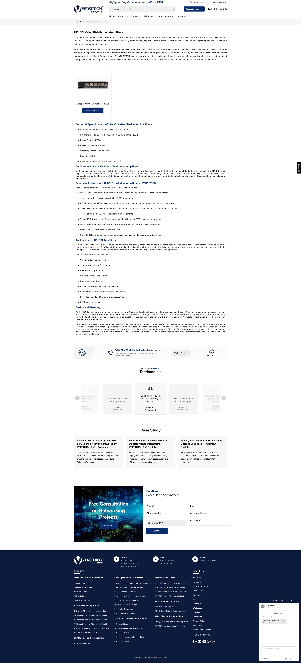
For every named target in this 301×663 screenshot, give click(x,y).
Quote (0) (299, 168)
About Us (197, 578)
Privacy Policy (199, 621)
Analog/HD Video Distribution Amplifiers (171, 622)
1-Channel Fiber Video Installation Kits (90, 611)
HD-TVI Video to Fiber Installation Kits (170, 587)
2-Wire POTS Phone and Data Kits (130, 618)
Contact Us (197, 604)
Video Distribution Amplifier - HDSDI (93, 104)
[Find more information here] (279, 629)
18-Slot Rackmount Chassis (85, 633)
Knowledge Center (200, 586)
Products (135, 16)
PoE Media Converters (123, 609)
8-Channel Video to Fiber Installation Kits (91, 624)
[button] (122, 16)
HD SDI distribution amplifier (152, 49)
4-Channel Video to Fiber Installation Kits (91, 620)
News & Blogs (198, 582)
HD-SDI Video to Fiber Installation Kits (170, 596)
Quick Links (149, 16)
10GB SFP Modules (82, 643)
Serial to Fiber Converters (167, 601)
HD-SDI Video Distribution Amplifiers (170, 626)
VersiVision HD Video (165, 577)
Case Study (198, 591)
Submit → (157, 531)
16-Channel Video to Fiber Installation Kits (91, 628)
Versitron (150, 657)
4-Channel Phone (121, 633)
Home (76, 22)
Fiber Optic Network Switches (88, 577)
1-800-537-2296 (198, 2)
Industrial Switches (82, 600)
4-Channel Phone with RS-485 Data (129, 637)
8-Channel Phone (121, 641)
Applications (165, 16)
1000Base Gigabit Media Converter (129, 587)
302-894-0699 (166, 563)
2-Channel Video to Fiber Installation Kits (91, 615)
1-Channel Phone (121, 624)
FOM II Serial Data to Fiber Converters (171, 611)
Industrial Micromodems (165, 607)
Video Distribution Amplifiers (169, 616)
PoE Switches (79, 596)
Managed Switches (82, 583)
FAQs (195, 599)
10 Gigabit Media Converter (125, 592)
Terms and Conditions (202, 630)
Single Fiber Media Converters (127, 600)
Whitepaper (198, 608)
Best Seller (197, 617)
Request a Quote (192, 9)
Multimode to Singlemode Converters (129, 596)
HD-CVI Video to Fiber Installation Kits (170, 583)
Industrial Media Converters (126, 605)
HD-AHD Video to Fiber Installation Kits (171, 592)
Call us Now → (181, 353)
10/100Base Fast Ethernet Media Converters (132, 583)
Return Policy (198, 625)
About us (122, 16)
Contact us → (108, 525)
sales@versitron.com (220, 2)
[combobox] (142, 9)
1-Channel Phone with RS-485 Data (129, 628)
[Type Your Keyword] (173, 9)
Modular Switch (80, 592)
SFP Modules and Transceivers (89, 638)
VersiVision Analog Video (86, 605)
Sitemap (196, 612)
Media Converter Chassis (124, 613)
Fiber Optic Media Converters (128, 577)
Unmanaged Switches (83, 587)
